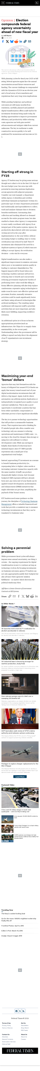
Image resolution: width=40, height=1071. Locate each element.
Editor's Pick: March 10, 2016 (12, 930)
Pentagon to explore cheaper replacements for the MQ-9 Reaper (19, 764)
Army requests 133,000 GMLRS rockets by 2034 (26, 817)
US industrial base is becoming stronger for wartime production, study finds (17, 662)
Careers (23, 1039)
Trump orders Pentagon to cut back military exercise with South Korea (26, 826)
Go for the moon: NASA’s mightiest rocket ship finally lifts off (18, 919)
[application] (19, 797)
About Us (24, 1037)
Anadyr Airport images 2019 (11, 936)
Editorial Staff (6, 1044)
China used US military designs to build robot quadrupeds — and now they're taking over (16, 811)
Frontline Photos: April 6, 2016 (12, 926)
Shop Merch (25, 1028)
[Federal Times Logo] (12, 3)
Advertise (5, 1037)
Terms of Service (7, 1028)
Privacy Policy (6, 1025)
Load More (20, 776)
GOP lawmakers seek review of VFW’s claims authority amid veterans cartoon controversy (18, 732)
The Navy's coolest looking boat (13, 913)
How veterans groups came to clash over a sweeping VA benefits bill (17, 697)
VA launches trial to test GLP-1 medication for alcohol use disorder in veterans (18, 629)
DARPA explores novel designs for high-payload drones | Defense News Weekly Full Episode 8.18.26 (26, 836)
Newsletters (24, 1025)
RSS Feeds (24, 1030)
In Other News (7, 604)
